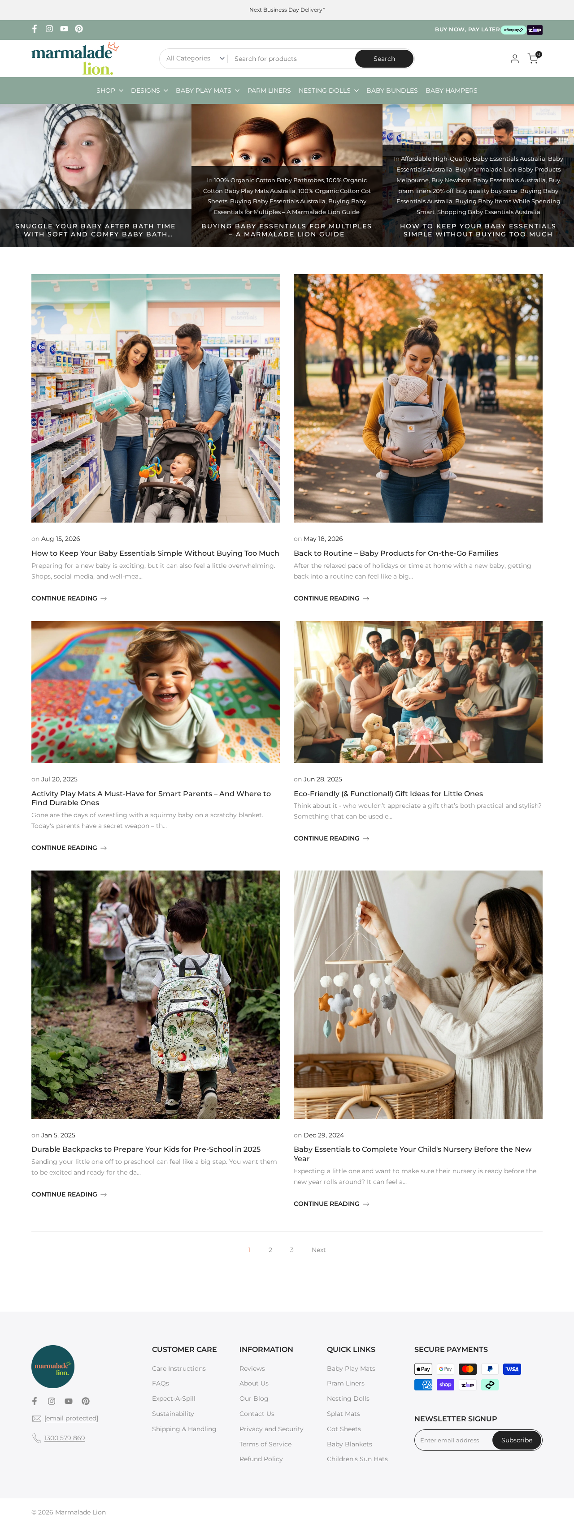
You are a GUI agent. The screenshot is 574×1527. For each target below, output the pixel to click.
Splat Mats (343, 1414)
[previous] (23, 175)
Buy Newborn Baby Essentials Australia (488, 180)
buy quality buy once (486, 190)
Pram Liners (346, 1383)
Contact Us (256, 1414)
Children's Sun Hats (357, 1459)
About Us (254, 1383)
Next (319, 1250)
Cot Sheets (344, 1429)
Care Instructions (179, 1368)
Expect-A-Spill (174, 1398)
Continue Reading (64, 598)
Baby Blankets (349, 1444)
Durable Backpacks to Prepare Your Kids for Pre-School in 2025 (146, 1149)
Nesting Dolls (348, 1398)
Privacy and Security (271, 1429)
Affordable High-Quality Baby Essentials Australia (473, 158)
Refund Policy (261, 1459)
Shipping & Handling (184, 1429)
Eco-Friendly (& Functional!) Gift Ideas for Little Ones (388, 793)
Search (384, 59)
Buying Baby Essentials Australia (278, 201)
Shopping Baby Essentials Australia (488, 211)
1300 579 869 (64, 1438)
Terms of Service (265, 1444)
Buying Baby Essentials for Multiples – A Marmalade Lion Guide (286, 230)
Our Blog (254, 1398)
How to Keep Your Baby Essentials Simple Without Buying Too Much (478, 230)
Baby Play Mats (351, 1368)
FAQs (160, 1383)
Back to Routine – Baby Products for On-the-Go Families (396, 553)
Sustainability (173, 1414)
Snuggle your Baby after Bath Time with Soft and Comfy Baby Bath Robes (95, 234)
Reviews (252, 1368)
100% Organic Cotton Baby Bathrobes (269, 180)
